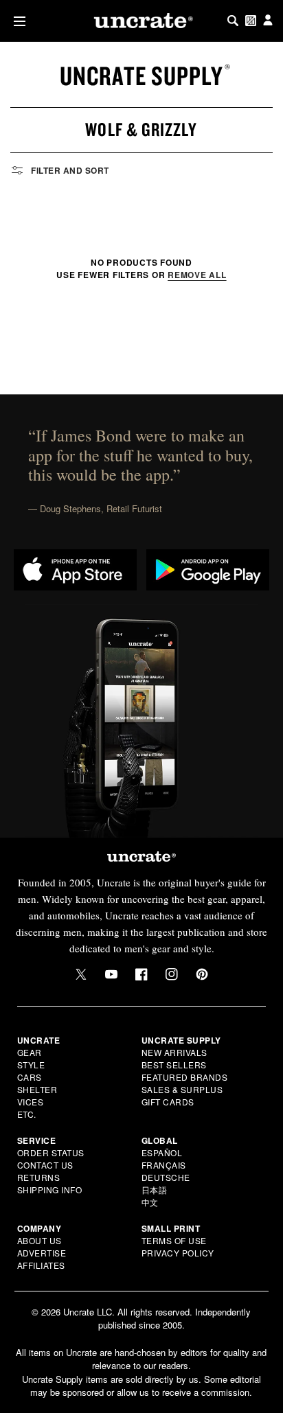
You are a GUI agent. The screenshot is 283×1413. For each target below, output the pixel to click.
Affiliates (41, 1265)
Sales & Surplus (182, 1089)
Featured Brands (185, 1077)
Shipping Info (49, 1189)
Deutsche (166, 1177)
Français (164, 1165)
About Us (39, 1240)
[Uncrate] (141, 20)
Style (31, 1064)
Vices (30, 1101)
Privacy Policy (178, 1253)
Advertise (42, 1253)
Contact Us (45, 1165)
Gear (29, 1052)
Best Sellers (174, 1064)
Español (162, 1152)
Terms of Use (174, 1240)
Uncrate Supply (141, 75)
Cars (29, 1077)
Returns (38, 1177)
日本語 (155, 1189)
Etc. (26, 1114)
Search (232, 20)
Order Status (50, 1152)
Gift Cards (168, 1101)
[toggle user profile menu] (268, 20)
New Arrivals (174, 1052)
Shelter (37, 1089)
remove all (197, 274)
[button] (17, 21)
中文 (150, 1202)
